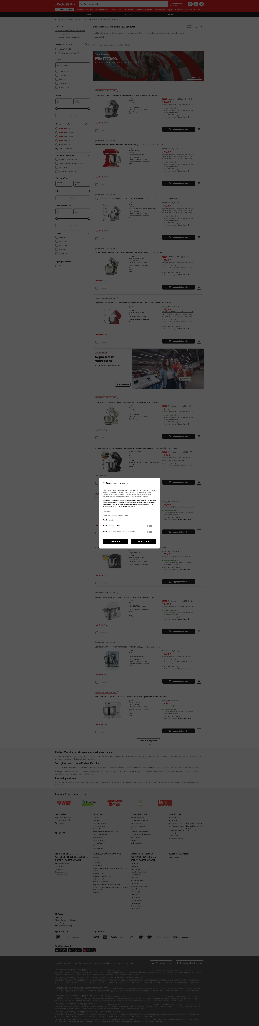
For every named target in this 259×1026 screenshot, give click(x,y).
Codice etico (115, 515)
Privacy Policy (106, 515)
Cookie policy (124, 515)
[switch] (149, 526)
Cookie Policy (106, 511)
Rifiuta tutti (115, 541)
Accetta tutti (143, 541)
